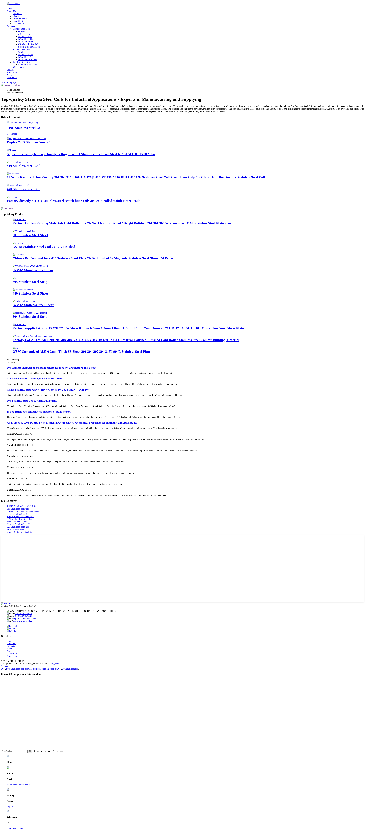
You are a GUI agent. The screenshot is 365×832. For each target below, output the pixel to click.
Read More (12, 134)
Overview (17, 13)
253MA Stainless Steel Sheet (33, 305)
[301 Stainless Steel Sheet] (24, 231)
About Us (11, 11)
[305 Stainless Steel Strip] (14, 278)
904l (3, 669)
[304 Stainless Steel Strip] (30, 313)
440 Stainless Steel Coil (23, 189)
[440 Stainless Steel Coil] (18, 185)
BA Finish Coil (25, 36)
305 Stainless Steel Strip (30, 282)
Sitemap (4, 666)
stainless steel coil (33, 669)
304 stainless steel (21, 67)
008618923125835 (23, 616)
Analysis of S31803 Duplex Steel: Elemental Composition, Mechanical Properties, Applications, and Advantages (72, 422)
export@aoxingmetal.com (24, 618)
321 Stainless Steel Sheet (18, 527)
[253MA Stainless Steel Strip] (30, 266)
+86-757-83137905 (23, 613)
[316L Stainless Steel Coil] (22, 122)
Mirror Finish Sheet (15, 529)
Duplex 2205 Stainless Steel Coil (30, 142)
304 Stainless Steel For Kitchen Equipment (32, 400)
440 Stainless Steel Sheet (30, 293)
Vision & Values (20, 18)
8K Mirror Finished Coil (29, 44)
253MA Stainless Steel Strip (33, 270)
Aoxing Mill (53, 663)
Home (9, 8)
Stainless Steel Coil (21, 29)
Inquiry (10, 806)
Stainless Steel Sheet (22, 49)
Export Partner (19, 21)
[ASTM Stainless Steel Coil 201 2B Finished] (18, 243)
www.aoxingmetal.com (23, 621)
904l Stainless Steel (15, 669)
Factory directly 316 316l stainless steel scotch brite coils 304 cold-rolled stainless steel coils (73, 201)
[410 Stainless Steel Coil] (18, 162)
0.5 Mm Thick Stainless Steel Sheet (23, 511)
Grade (21, 52)
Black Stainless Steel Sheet (19, 514)
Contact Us (12, 77)
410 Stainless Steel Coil (23, 166)
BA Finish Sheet (25, 54)
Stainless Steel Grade (27, 64)
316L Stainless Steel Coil (25, 128)
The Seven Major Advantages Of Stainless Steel (34, 378)
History (16, 16)
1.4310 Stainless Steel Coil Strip (21, 506)
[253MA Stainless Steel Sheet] (25, 301)
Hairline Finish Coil (27, 41)
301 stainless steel (70, 669)
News (9, 75)
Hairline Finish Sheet (27, 59)
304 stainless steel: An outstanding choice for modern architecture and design (51, 367)
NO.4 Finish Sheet (26, 57)
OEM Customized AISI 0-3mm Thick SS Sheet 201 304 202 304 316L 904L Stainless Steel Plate (82, 351)
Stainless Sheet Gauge (17, 521)
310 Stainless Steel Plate (18, 509)
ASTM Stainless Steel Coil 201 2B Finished (44, 247)
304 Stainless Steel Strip (30, 316)
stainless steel (48, 669)
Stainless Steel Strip (21, 62)
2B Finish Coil (25, 34)
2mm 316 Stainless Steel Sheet (20, 532)
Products (11, 26)
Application (12, 72)
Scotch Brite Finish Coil (29, 47)
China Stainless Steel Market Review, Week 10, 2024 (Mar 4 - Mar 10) (48, 389)
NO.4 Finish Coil (26, 39)
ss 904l (58, 669)
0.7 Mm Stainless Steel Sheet (20, 519)
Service (10, 70)
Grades (21, 31)
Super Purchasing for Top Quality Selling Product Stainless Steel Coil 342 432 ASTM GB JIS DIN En (81, 154)
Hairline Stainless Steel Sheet (20, 524)
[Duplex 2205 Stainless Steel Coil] (26, 138)
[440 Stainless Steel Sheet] (24, 289)
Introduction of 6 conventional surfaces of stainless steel (39, 411)
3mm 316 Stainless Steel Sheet (20, 516)
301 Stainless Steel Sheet (30, 235)
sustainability (18, 23)
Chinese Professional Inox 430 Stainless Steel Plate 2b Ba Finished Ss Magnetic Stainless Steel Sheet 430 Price (93, 258)
